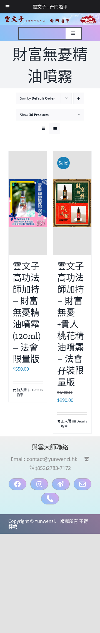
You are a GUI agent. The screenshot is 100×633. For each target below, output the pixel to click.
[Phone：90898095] (50, 498)
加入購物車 (22, 392)
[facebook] (17, 484)
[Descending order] (78, 98)
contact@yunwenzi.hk (52, 459)
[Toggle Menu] (7, 6)
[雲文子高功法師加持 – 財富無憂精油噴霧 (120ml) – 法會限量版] (28, 203)
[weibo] (61, 484)
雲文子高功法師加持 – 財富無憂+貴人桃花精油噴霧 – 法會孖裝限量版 (70, 324)
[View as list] (54, 128)
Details (37, 390)
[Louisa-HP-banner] (50, 16)
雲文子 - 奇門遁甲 (50, 7)
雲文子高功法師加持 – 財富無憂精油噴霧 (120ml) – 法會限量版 (27, 312)
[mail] (82, 484)
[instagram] (39, 484)
